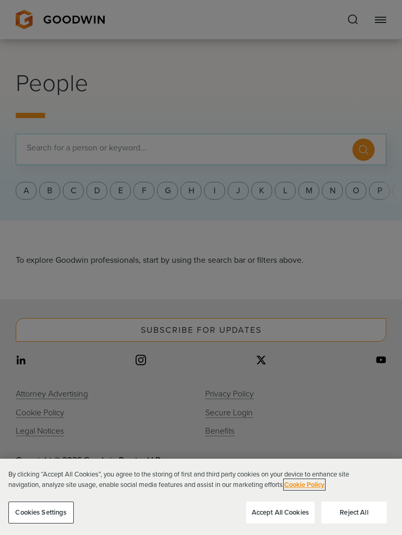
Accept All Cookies (280, 512)
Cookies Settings (40, 512)
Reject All (354, 512)
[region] (201, 497)
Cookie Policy (304, 485)
